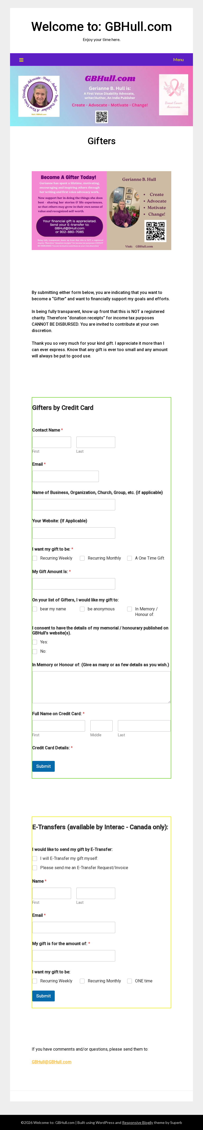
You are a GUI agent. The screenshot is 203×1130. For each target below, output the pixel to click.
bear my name (53, 608)
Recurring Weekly (56, 558)
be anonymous (101, 608)
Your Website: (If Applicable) (59, 520)
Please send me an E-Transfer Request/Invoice (84, 867)
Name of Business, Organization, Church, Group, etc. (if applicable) (97, 492)
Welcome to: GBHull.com (101, 26)
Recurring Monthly (104, 558)
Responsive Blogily (137, 1122)
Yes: (44, 642)
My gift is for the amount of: (61, 943)
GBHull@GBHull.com (51, 1061)
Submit (43, 766)
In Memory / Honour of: (146, 611)
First (35, 451)
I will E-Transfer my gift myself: (69, 858)
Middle (96, 735)
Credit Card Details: (52, 747)
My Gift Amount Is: (51, 571)
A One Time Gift (149, 558)
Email (39, 464)
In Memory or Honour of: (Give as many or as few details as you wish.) (100, 664)
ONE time (144, 980)
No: (43, 651)
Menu (178, 59)
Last (80, 451)
